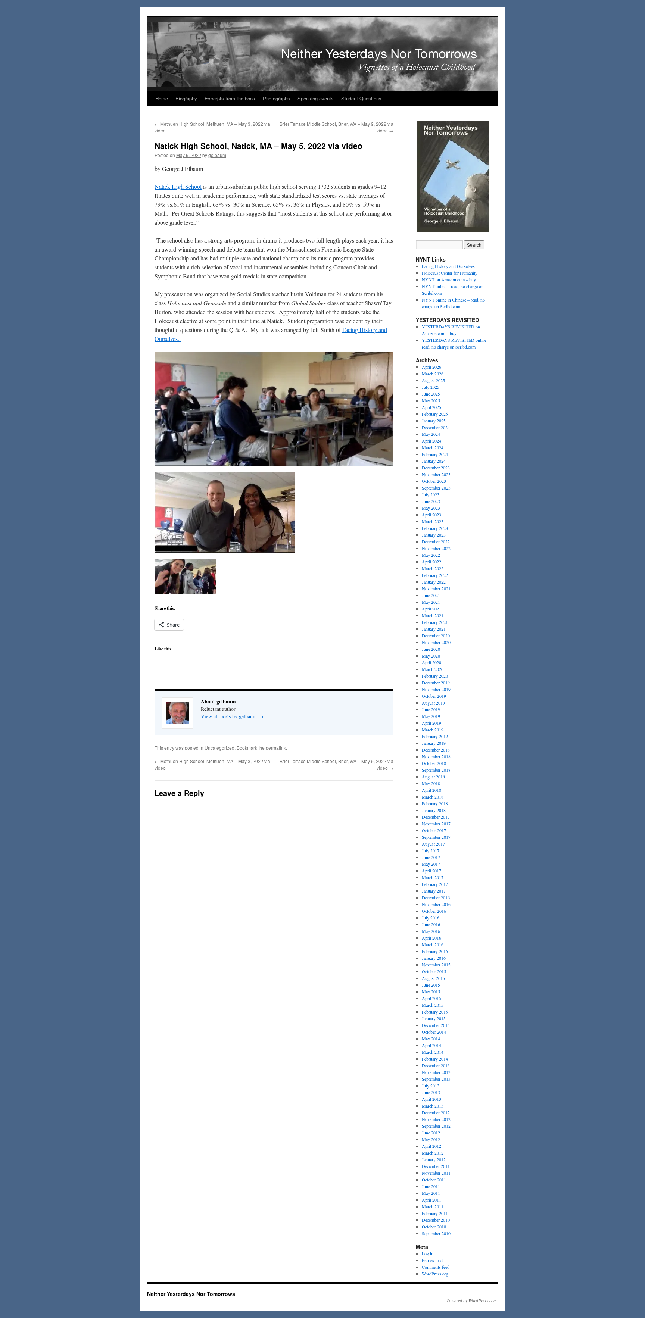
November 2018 (436, 756)
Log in (427, 1253)
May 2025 (431, 400)
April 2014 (431, 1045)
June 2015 (431, 985)
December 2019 (436, 682)
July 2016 (430, 918)
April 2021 (431, 609)
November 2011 (436, 1173)
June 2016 (431, 924)
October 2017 (434, 830)
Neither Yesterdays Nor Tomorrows (159, 8)
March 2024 (432, 447)
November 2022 (436, 548)
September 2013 (436, 1079)
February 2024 (435, 454)
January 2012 (434, 1159)
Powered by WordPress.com (472, 1300)
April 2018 (431, 790)
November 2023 (436, 474)
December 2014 (436, 1025)
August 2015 (433, 978)
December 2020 (436, 635)
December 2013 (436, 1065)
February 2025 (435, 414)
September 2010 (436, 1233)
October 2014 (434, 1032)
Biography (186, 98)
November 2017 (436, 824)
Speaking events (315, 98)
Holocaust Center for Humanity (449, 273)
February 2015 (435, 1012)
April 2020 (431, 662)
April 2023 (431, 515)
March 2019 (432, 730)
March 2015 (432, 1005)
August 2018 (433, 777)
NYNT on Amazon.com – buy (449, 279)
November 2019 (436, 689)
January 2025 (434, 421)
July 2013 (430, 1086)
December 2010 (436, 1220)
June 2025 (431, 394)
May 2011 (431, 1193)
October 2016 (434, 911)
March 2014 (432, 1052)
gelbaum (217, 155)
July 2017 (430, 850)
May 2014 (431, 1038)
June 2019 (431, 709)
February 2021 (435, 622)
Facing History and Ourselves (448, 266)
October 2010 (434, 1227)
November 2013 (436, 1072)
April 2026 (431, 367)
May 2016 (431, 931)
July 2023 (430, 494)
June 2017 (431, 857)
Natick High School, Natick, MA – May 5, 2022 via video (258, 145)
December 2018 (436, 750)
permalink (276, 747)
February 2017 (435, 884)
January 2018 (434, 810)
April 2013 (431, 1099)
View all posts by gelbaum (232, 716)
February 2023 (435, 528)
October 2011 (434, 1180)
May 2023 (431, 508)
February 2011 (435, 1213)
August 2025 (433, 380)
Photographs (276, 98)
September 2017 (436, 837)
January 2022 (434, 582)
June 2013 (431, 1092)
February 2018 (435, 803)
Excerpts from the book (230, 98)
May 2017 (431, 864)
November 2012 (436, 1119)
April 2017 (431, 871)
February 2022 (435, 575)
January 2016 (434, 958)
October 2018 (434, 763)
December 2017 (436, 817)
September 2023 (436, 488)
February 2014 (435, 1059)
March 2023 (432, 521)
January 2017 (434, 891)
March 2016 (432, 944)
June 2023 (431, 501)
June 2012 (431, 1133)
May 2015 (431, 991)
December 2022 (436, 541)
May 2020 (431, 656)
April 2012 (431, 1146)
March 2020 (432, 669)
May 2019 (431, 716)
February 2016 (435, 951)
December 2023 (436, 468)
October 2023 (434, 481)
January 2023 (434, 535)
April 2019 (431, 723)
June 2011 (431, 1186)
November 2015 (436, 965)
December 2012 (436, 1112)
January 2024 (434, 461)
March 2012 (432, 1153)
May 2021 (431, 602)
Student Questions (361, 98)
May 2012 (431, 1139)
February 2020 (435, 676)
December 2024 (436, 427)
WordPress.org (435, 1274)
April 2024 (431, 441)
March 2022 (432, 568)
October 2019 (434, 696)
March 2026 (432, 374)
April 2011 (431, 1200)
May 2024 (431, 434)
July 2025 (430, 387)
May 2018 (431, 783)
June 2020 (431, 649)
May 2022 (431, 555)
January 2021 (434, 629)
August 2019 (433, 703)
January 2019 (434, 743)
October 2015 (434, 971)
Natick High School (178, 186)
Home (161, 98)
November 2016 (436, 904)
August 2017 (433, 844)
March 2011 (432, 1206)
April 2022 (431, 562)
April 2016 (431, 938)
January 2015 (434, 1018)
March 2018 (432, 797)
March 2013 (432, 1106)
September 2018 (436, 770)
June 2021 (431, 595)
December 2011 (436, 1166)
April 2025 (431, 407)
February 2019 (435, 736)
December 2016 (436, 897)
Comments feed (435, 1267)
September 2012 (436, 1126)
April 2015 (431, 998)
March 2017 (432, 877)
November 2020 (436, 642)
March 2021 (432, 615)
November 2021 (436, 588)
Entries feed (432, 1260)
